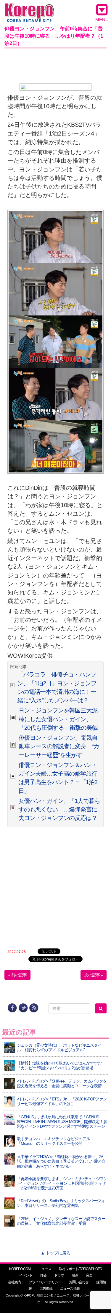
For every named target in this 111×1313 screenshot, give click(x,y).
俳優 (43, 1275)
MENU (102, 19)
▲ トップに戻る (55, 1252)
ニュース (44, 1269)
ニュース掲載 (70, 1289)
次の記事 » (93, 975)
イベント (25, 1275)
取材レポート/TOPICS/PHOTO (80, 1269)
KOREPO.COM (19, 1269)
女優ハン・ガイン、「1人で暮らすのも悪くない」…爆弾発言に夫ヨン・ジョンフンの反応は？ (59, 809)
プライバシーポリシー (45, 1282)
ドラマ (59, 1275)
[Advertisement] (55, 64)
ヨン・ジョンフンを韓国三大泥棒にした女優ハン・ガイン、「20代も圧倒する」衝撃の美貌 (58, 719)
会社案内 (14, 1282)
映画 (75, 1275)
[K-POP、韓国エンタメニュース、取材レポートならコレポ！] (29, 9)
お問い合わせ (79, 1282)
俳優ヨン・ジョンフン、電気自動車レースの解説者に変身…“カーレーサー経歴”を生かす (59, 746)
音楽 (89, 1275)
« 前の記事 (17, 975)
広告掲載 (45, 1289)
